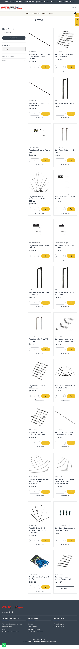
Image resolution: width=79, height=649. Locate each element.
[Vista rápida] (46, 39)
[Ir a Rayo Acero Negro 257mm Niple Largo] (65, 277)
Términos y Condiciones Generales (12, 624)
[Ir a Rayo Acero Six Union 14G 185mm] (65, 135)
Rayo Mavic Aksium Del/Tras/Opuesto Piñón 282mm (38, 199)
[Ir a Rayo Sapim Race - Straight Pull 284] (65, 181)
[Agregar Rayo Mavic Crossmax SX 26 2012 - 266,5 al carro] (45, 114)
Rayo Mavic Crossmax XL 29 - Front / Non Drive (65, 387)
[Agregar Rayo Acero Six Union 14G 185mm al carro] (71, 160)
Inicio (27, 13)
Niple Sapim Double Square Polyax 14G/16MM (65, 529)
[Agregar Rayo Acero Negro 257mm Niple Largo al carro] (71, 303)
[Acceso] (77, 24)
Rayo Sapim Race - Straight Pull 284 (65, 198)
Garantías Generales (34, 629)
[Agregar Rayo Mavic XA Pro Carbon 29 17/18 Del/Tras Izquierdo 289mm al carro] (71, 492)
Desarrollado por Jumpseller (48, 641)
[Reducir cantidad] (30, 67)
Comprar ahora (39, 71)
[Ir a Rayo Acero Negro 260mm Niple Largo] (39, 277)
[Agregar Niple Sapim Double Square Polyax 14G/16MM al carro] (71, 540)
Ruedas (44, 13)
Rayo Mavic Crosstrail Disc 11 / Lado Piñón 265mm (64, 433)
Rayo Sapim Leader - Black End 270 (64, 246)
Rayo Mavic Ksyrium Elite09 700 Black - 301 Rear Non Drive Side (39, 530)
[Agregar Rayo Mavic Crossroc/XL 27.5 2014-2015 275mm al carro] (71, 349)
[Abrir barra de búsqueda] (77, 20)
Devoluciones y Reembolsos (10, 632)
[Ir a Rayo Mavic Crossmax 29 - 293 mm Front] (39, 370)
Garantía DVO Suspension (35, 632)
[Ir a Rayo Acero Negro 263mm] (65, 88)
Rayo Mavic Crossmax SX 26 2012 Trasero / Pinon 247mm (39, 56)
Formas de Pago (7, 627)
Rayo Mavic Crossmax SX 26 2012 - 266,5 (39, 104)
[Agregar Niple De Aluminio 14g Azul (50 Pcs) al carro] (45, 587)
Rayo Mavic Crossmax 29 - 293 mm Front (39, 387)
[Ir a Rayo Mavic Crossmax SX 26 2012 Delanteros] (65, 39)
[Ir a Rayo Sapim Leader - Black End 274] (39, 230)
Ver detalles (65, 588)
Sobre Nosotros (32, 627)
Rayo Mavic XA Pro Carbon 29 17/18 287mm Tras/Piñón (39, 481)
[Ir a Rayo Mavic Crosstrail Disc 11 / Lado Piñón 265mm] (65, 417)
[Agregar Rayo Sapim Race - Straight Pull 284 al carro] (71, 209)
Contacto (30, 624)
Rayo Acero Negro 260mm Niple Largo (39, 293)
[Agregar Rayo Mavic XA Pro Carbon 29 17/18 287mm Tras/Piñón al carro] (45, 492)
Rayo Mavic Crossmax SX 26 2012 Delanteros (65, 55)
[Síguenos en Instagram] (10, 612)
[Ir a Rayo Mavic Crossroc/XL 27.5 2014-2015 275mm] (65, 324)
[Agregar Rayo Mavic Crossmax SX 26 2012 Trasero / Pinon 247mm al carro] (45, 67)
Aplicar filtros (14, 38)
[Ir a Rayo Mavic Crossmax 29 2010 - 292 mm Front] (39, 417)
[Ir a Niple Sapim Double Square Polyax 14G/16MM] (65, 513)
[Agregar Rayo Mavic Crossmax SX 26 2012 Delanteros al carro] (71, 67)
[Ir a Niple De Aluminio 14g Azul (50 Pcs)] (39, 562)
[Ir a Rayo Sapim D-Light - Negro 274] (39, 135)
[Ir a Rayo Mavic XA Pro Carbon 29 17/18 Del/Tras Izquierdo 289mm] (65, 464)
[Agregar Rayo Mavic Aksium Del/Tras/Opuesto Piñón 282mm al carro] (45, 209)
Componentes (36, 13)
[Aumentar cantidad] (38, 67)
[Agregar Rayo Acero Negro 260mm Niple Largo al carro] (45, 303)
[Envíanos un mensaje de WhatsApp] (4, 645)
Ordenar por (6, 45)
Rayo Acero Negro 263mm (64, 103)
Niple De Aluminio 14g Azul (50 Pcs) (39, 578)
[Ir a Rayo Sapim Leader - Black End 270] (65, 230)
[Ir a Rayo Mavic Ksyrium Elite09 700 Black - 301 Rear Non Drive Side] (39, 513)
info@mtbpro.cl (60, 624)
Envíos (4, 629)
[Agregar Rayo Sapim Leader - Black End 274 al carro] (45, 256)
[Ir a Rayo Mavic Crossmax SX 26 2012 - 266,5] (39, 88)
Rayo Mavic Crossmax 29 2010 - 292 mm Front (38, 433)
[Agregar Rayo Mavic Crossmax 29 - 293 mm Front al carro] (45, 396)
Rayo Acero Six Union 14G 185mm (64, 151)
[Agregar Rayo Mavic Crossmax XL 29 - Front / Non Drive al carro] (71, 396)
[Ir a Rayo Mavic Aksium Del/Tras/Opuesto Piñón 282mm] (39, 181)
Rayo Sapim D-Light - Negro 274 (39, 151)
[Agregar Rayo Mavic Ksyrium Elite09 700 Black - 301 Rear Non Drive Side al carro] (45, 540)
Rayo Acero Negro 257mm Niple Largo (64, 293)
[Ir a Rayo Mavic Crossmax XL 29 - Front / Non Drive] (65, 370)
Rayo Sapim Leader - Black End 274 (39, 246)
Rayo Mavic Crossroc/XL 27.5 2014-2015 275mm (64, 340)
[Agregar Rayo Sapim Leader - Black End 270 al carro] (71, 256)
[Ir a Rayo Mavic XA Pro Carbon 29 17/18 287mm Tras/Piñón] (39, 464)
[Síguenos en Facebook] (12, 612)
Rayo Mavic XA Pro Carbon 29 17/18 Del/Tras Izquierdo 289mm (64, 481)
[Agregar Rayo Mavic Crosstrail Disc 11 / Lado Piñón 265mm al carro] (71, 443)
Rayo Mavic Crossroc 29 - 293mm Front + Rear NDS (64, 578)
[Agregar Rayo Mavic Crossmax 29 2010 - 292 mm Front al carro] (45, 443)
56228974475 (60, 627)
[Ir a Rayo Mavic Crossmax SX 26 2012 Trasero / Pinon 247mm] (39, 39)
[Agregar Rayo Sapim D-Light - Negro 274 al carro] (45, 160)
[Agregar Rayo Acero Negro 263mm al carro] (71, 114)
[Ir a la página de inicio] (11, 7)
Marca (4, 61)
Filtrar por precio (8, 56)
